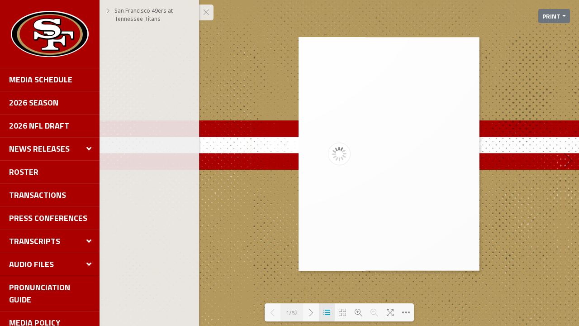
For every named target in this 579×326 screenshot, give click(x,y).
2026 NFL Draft (39, 126)
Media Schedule (40, 79)
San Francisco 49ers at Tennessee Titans (143, 15)
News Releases (39, 149)
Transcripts (34, 241)
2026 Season (33, 102)
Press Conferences (48, 218)
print (551, 16)
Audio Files (31, 264)
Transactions (37, 195)
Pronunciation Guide (39, 293)
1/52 (292, 312)
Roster (23, 172)
